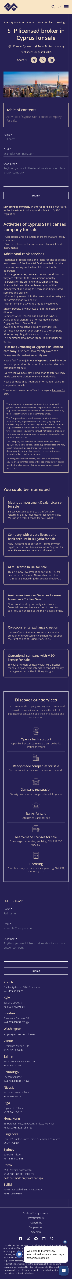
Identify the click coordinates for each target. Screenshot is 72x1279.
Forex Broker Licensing (51, 22)
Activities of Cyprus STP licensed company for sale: (34, 119)
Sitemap (36, 1232)
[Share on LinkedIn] (51, 60)
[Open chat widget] (64, 1271)
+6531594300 (11, 1143)
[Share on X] (42, 60)
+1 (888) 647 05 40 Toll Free (19, 1034)
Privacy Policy (36, 1217)
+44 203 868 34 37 (14, 1022)
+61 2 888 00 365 (13, 1158)
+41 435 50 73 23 (13, 991)
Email (7, 149)
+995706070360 (13, 1193)
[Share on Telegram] (34, 60)
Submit (36, 195)
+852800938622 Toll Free (18, 1127)
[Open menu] (66, 6)
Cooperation (36, 1227)
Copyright (36, 1222)
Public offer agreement (36, 1213)
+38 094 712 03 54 (14, 1006)
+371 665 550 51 (13, 1096)
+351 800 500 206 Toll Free (19, 1174)
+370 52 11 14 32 (13, 1050)
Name (7, 134)
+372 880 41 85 (12, 1065)
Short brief (10, 163)
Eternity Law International (19, 22)
